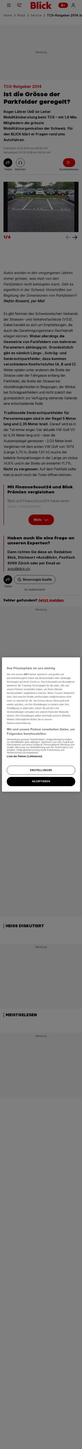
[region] (41, 724)
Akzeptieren (41, 781)
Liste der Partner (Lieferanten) (24, 756)
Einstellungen (41, 770)
